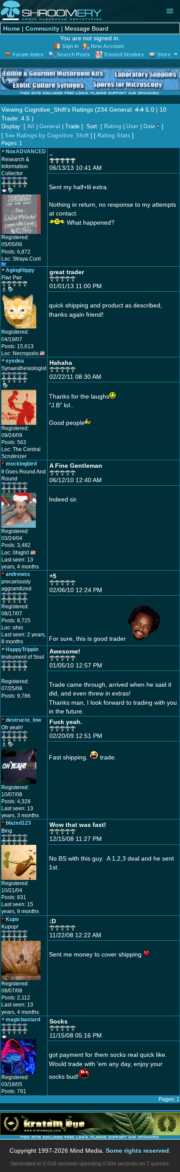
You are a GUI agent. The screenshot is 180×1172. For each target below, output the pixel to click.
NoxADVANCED (26, 151)
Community (42, 28)
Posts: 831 (13, 897)
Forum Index (28, 55)
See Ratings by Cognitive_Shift (47, 135)
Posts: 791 (13, 1091)
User (132, 126)
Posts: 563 (13, 442)
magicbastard (23, 1020)
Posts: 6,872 (16, 251)
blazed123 (18, 823)
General (49, 126)
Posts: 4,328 (16, 801)
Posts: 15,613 (17, 346)
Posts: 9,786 (16, 696)
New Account (107, 46)
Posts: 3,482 (16, 545)
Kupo (12, 919)
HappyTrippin (22, 649)
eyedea (15, 361)
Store (164, 55)
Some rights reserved (137, 1150)
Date (149, 126)
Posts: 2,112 (15, 997)
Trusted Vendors (124, 55)
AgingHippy (20, 270)
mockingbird (21, 464)
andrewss (18, 574)
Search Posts (73, 55)
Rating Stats (113, 135)
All (31, 126)
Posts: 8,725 (16, 620)
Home (11, 28)
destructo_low (23, 720)
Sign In (70, 46)
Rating (112, 126)
